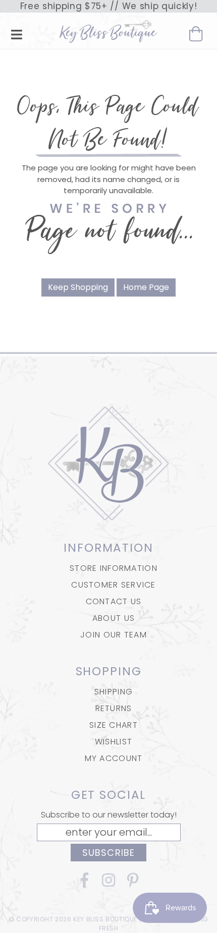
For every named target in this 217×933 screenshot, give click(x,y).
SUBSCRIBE (108, 852)
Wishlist (113, 741)
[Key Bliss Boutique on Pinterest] (132, 883)
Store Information (113, 568)
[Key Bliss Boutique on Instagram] (108, 883)
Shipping (113, 691)
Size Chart (113, 725)
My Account (114, 758)
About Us (113, 618)
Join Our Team (113, 634)
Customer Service (113, 585)
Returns (113, 708)
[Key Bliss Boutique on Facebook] (84, 883)
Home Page (146, 287)
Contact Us (114, 601)
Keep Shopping (78, 287)
